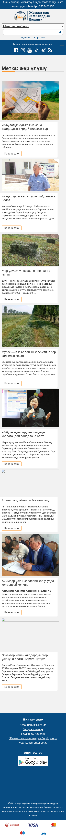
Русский (25, 37)
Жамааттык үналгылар (33, 742)
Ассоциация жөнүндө (33, 725)
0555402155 (46, 6)
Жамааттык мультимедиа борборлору (33, 738)
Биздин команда (33, 729)
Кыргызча (39, 37)
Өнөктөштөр (33, 752)
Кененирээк (11, 153)
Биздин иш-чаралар (33, 733)
